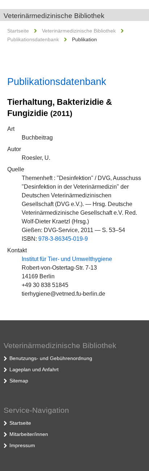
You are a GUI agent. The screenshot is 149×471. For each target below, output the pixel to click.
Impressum (22, 445)
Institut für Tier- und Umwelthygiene (67, 259)
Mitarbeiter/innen (28, 434)
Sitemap (18, 381)
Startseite (18, 31)
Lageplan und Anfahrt (34, 369)
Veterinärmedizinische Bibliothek (54, 16)
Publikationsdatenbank (33, 39)
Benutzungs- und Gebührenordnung (50, 358)
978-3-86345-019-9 (63, 239)
